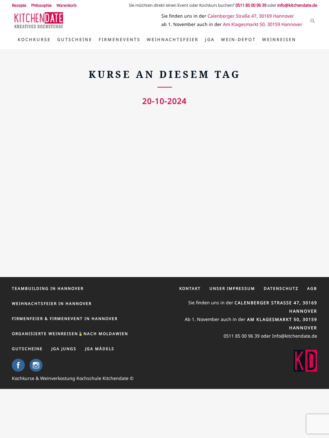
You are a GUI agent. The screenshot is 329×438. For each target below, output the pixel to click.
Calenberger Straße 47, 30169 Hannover (251, 16)
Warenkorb (66, 5)
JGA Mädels (99, 348)
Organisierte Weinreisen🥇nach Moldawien (70, 333)
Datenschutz (281, 288)
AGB (312, 288)
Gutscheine (27, 348)
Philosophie (41, 5)
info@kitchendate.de (297, 5)
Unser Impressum (232, 288)
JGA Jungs (63, 348)
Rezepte (19, 5)
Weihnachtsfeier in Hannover (52, 303)
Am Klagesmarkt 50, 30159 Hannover (262, 24)
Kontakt (190, 288)
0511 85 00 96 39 (251, 5)
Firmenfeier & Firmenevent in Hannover (65, 318)
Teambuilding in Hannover (48, 288)
